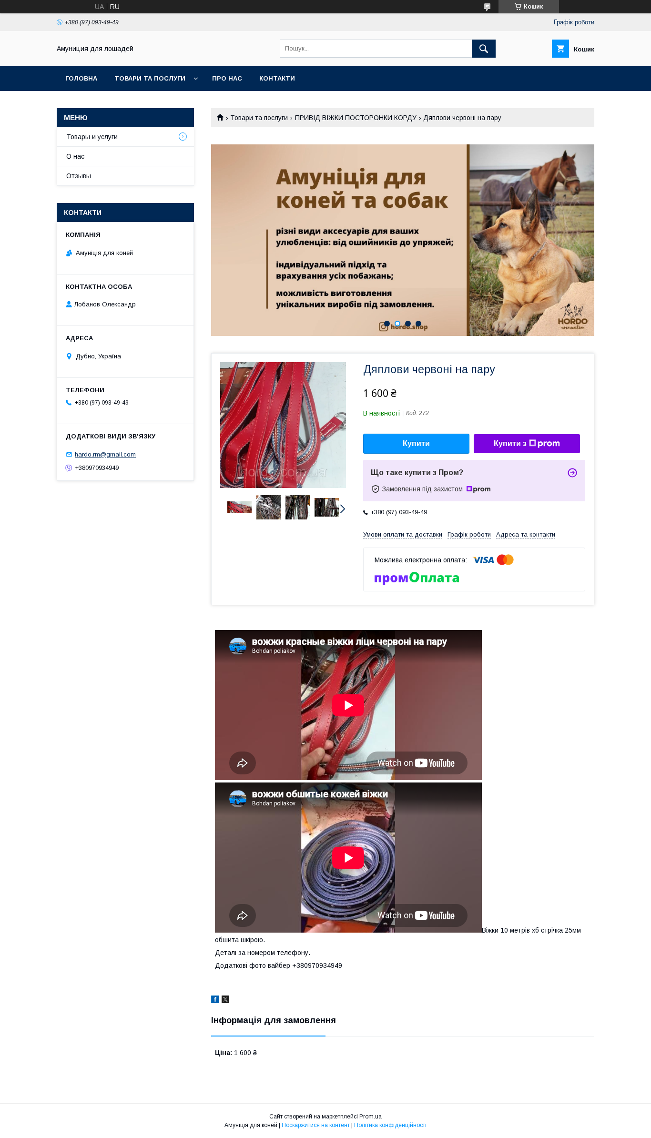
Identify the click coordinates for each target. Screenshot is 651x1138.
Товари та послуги (149, 78)
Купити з (510, 443)
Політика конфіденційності (390, 1125)
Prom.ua (370, 1116)
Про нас (227, 78)
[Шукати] (484, 49)
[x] (225, 1001)
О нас (75, 156)
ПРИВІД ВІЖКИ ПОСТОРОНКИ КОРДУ (356, 118)
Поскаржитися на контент (316, 1125)
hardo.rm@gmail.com (105, 454)
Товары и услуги (92, 137)
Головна (81, 78)
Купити (416, 443)
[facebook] (215, 1001)
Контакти (277, 78)
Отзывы (78, 176)
